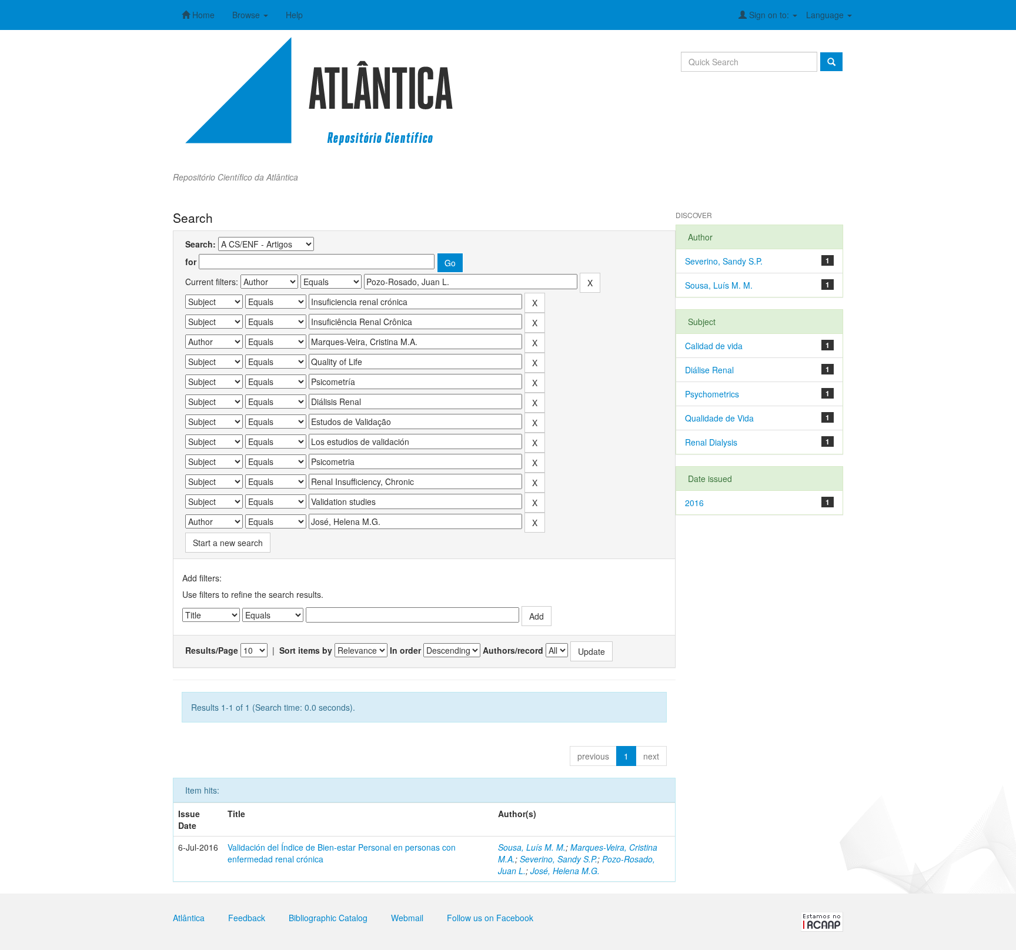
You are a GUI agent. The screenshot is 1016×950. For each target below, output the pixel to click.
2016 (694, 503)
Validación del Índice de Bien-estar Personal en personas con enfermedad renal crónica (342, 853)
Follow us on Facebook (490, 918)
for (190, 261)
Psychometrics (712, 394)
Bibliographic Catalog (328, 918)
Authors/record (513, 650)
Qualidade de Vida (719, 418)
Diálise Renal (709, 370)
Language (826, 15)
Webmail (407, 918)
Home (202, 15)
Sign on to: (769, 15)
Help (294, 15)
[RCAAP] (822, 920)
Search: (200, 244)
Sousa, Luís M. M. (532, 847)
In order (405, 650)
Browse (247, 15)
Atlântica (189, 918)
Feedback (246, 918)
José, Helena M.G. (565, 871)
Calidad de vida (714, 346)
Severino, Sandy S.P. (558, 859)
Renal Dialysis (711, 442)
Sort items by (305, 650)
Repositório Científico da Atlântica (235, 177)
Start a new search (228, 542)
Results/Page (211, 650)
